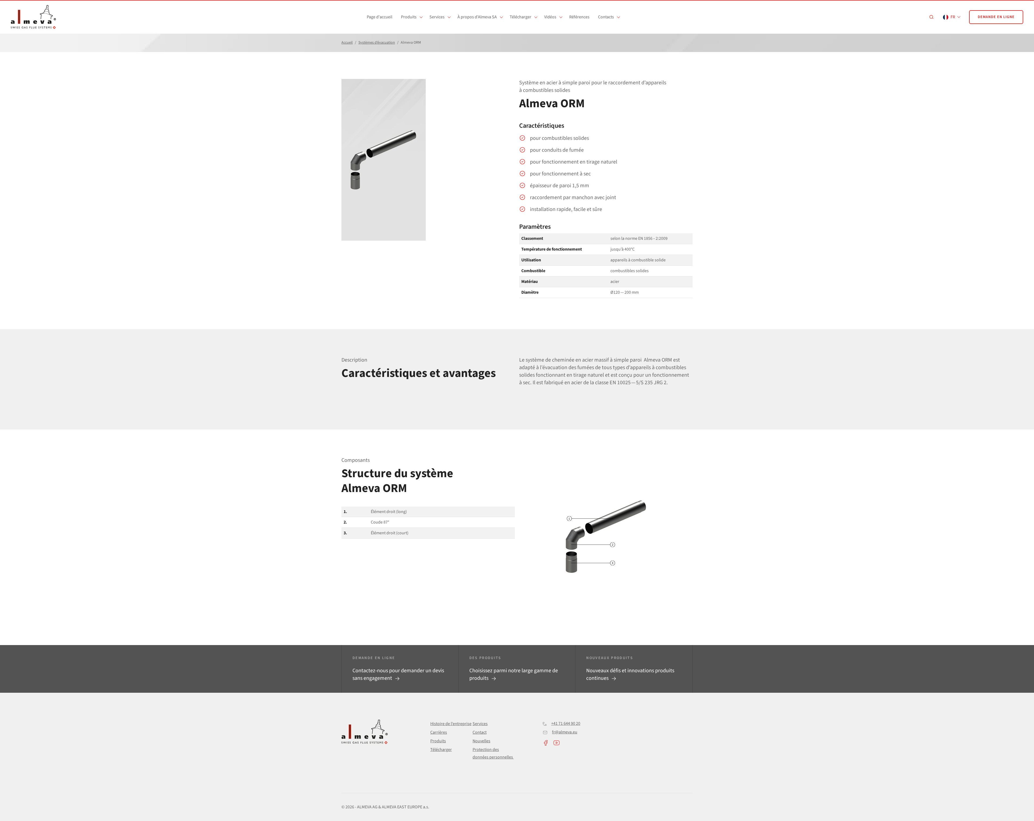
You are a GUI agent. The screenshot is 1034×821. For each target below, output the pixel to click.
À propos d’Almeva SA (477, 17)
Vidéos (550, 17)
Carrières (438, 732)
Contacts (606, 17)
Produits (409, 17)
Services (437, 17)
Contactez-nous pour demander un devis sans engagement (398, 674)
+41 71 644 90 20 (565, 723)
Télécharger (520, 17)
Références (579, 17)
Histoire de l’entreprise (450, 724)
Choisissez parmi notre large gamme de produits (513, 674)
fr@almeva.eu (564, 732)
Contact (480, 732)
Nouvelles (481, 741)
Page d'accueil (379, 17)
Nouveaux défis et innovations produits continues (630, 674)
